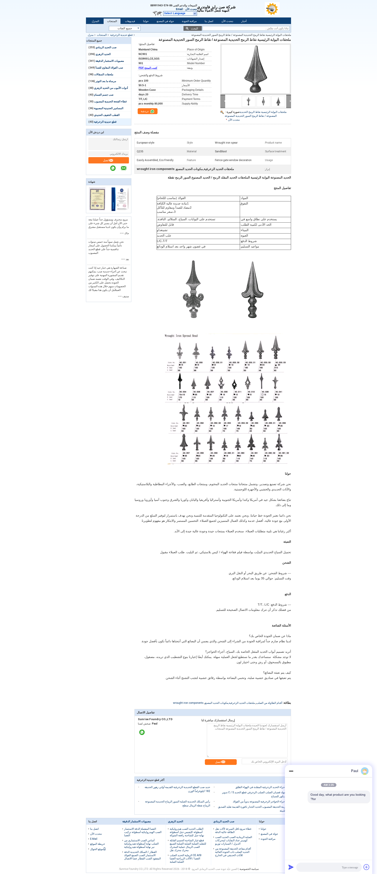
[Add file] (366, 867)
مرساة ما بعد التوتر (106, 81)
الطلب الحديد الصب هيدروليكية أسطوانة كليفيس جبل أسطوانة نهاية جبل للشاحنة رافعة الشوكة (187, 832)
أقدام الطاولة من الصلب (269, 702)
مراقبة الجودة (189, 21)
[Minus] (291, 771)
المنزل (95, 21)
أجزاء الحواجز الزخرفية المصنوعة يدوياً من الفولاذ (259, 801)
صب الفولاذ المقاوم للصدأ (109, 67)
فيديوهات (130, 21)
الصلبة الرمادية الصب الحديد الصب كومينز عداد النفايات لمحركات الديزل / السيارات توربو (233, 840)
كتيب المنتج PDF (148, 67)
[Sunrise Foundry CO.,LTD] (278, 8)
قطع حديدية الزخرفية (121, 34)
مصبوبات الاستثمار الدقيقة (110, 60)
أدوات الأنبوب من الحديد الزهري (111, 87)
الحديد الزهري (103, 54)
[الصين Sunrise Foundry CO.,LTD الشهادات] (97, 210)
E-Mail (93, 838)
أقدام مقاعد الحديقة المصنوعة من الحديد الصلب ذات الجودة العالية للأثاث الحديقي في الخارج (233, 852)
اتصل (106, 160)
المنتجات (112, 21)
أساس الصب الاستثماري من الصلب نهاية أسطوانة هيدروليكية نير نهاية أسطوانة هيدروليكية (141, 843)
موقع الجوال (96, 849)
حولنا (146, 21)
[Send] (291, 867)
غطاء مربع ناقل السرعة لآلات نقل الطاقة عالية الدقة (233, 830)
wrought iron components (188, 702)
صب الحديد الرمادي (106, 47)
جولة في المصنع (165, 21)
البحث (194, 28)
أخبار (244, 21)
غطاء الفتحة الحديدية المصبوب (110, 101)
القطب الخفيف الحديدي (107, 115)
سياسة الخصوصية (249, 869)
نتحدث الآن (191, 9)
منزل (90, 34)
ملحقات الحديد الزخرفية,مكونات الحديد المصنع (230, 702)
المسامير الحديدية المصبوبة (108, 108)
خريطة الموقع (97, 843)
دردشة (145, 111)
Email (179, 9)
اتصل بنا (209, 21)
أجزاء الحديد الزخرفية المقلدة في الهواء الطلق (260, 787)
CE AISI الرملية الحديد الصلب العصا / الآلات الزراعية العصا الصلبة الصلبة (185, 858)
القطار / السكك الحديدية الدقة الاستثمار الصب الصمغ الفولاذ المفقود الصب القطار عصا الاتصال (142, 855)
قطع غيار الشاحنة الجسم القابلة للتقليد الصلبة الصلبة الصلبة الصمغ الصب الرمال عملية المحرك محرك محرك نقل (188, 845)
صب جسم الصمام (103, 94)
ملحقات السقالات (103, 74)
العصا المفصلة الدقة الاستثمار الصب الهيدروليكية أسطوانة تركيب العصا (142, 832)
